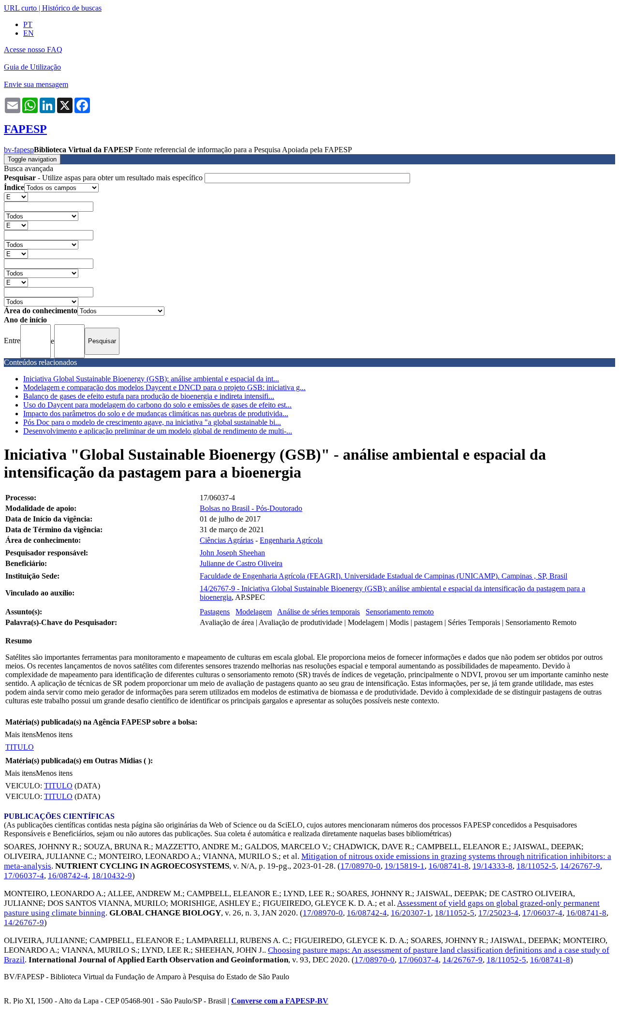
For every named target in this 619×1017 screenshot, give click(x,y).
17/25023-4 (498, 912)
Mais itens (20, 734)
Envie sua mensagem (36, 84)
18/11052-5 (536, 866)
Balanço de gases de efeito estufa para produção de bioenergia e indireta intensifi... (148, 396)
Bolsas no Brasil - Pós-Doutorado (251, 508)
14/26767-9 (580, 866)
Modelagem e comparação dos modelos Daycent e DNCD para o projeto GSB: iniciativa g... (164, 387)
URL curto (20, 8)
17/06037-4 (24, 875)
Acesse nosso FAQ (33, 49)
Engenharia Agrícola (291, 540)
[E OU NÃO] (16, 196)
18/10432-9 (112, 875)
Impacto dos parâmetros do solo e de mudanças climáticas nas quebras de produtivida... (155, 413)
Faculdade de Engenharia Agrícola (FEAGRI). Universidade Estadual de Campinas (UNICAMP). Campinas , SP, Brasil (383, 576)
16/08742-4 (68, 875)
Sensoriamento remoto (400, 612)
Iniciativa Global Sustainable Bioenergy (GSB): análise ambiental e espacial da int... (151, 379)
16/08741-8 (448, 866)
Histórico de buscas (72, 8)
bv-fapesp (19, 149)
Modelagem (254, 612)
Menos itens (54, 734)
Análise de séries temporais (318, 612)
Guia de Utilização (32, 67)
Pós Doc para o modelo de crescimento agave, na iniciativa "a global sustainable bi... (152, 422)
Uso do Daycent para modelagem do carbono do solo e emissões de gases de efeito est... (157, 405)
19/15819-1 (404, 866)
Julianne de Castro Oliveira (241, 563)
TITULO (19, 747)
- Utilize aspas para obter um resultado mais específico (104, 178)
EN (28, 33)
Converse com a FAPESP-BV (279, 1001)
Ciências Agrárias (226, 540)
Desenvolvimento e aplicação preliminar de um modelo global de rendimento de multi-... (157, 431)
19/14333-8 (492, 866)
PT (27, 24)
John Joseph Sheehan (232, 553)
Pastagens (215, 612)
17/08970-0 (360, 866)
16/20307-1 (411, 912)
